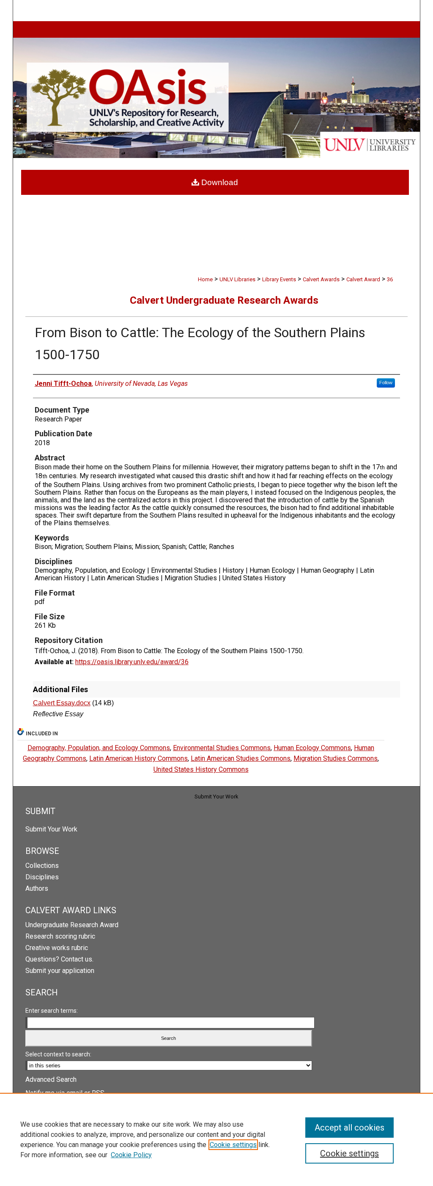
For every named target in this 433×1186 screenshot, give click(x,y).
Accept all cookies (349, 1127)
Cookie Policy (131, 1155)
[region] (216, 1139)
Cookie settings (233, 1145)
